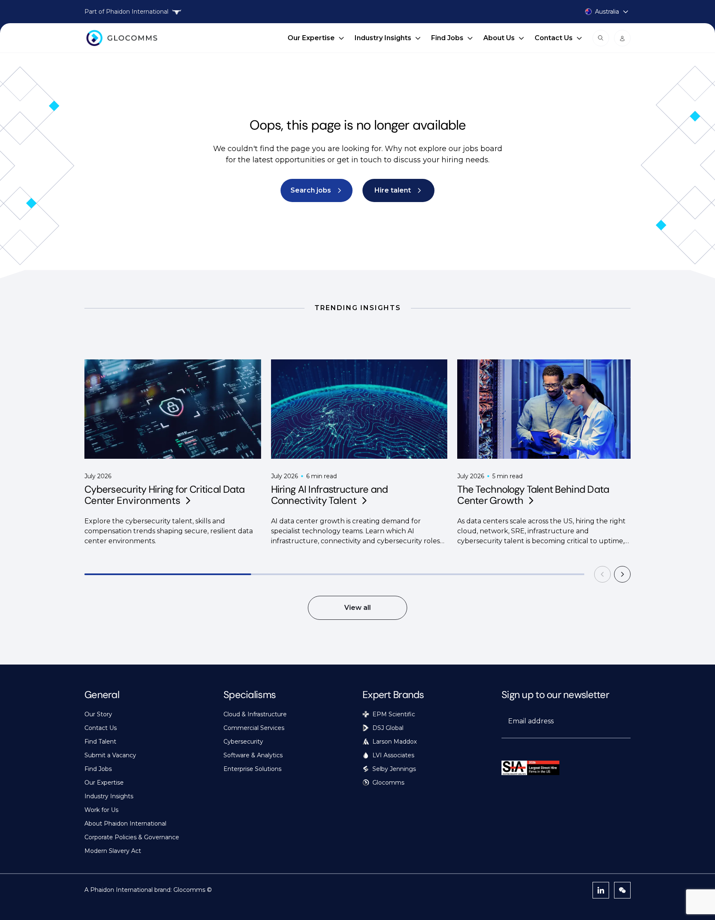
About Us (499, 38)
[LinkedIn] (601, 890)
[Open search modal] (601, 38)
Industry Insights (383, 38)
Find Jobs (447, 38)
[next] (622, 574)
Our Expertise (311, 38)
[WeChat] (622, 890)
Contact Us (554, 38)
